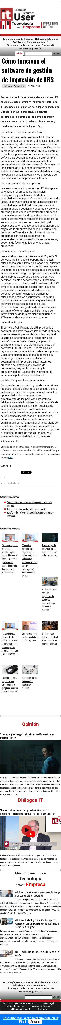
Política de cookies (15, 1006)
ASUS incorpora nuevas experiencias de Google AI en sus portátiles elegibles (37, 893)
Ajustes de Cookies (41, 1006)
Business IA (48, 45)
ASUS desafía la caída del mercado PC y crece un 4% (37, 953)
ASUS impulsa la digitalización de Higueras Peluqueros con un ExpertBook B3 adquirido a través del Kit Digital (37, 923)
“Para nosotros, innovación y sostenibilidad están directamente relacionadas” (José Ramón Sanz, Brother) (27, 811)
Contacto (42, 1009)
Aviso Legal (48, 1003)
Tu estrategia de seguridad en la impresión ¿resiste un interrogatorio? (27, 735)
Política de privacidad (20, 1009)
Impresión (5, 483)
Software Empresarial (30, 48)
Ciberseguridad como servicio (23, 45)
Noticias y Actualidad (46, 39)
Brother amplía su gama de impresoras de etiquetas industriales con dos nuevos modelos (49, 599)
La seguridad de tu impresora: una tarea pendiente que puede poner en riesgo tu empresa (10, 684)
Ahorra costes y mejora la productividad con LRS (26, 509)
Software (15, 483)
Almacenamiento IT (37, 42)
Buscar (56, 53)
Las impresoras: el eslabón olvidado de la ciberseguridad (30, 637)
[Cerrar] (59, 1018)
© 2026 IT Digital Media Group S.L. (19, 1003)
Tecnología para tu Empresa (18, 39)
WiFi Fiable (19, 42)
